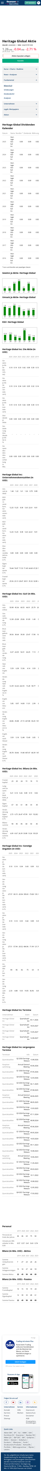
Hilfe (19, 1410)
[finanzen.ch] (13, 1)
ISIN (19, 45)
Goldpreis (30, 1437)
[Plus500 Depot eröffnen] (12, 3)
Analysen (7, 98)
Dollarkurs (23, 1440)
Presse (6, 1416)
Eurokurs (7, 1442)
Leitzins (7, 1449)
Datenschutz (30, 1413)
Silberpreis (17, 1442)
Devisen (14, 1440)
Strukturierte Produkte (12, 1445)
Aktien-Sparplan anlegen (21, 56)
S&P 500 (17, 1437)
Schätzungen (9, 90)
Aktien (6, 1440)
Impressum (30, 1410)
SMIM (24, 1433)
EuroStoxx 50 (9, 1435)
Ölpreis (31, 1447)
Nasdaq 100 (30, 1435)
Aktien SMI (8, 1433)
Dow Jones (20, 1435)
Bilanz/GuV (8, 86)
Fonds (25, 1442)
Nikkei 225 (8, 1437)
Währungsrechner (19, 1447)
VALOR (5, 45)
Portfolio (7, 1447)
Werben (20, 1413)
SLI (19, 1433)
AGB (27, 1419)
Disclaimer (30, 1416)
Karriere (7, 1413)
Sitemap (7, 1419)
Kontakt (7, 1410)
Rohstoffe (27, 1445)
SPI (15, 1433)
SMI (23, 1437)
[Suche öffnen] (38, 2)
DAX (30, 1433)
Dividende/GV (9, 94)
